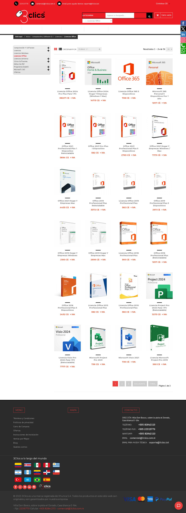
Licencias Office (52, 29)
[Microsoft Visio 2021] (128, 338)
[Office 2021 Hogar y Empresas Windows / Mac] (159, 126)
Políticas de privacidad (23, 422)
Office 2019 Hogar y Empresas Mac (98, 254)
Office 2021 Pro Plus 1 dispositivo (98, 147)
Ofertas (17, 72)
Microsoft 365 (19, 70)
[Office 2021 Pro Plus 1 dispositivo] (98, 126)
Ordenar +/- (83, 49)
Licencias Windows (73, 29)
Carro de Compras (21, 426)
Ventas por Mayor (21, 439)
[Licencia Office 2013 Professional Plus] (98, 285)
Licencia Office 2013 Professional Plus (98, 306)
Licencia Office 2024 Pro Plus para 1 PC (67, 92)
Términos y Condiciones (23, 418)
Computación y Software (32, 29)
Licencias (58, 37)
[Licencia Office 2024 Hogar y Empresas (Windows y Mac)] (98, 71)
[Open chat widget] (179, 506)
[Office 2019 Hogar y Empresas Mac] (98, 233)
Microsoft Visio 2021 (129, 358)
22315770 (24, 4)
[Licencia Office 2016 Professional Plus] (128, 233)
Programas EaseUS (21, 67)
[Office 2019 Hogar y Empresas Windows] (67, 233)
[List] (60, 49)
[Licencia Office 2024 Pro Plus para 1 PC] (67, 71)
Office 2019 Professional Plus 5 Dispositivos (159, 203)
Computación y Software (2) (42, 37)
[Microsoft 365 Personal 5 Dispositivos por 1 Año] (159, 71)
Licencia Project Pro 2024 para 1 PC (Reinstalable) (159, 307)
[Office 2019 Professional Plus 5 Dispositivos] (159, 181)
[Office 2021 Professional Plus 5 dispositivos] (128, 126)
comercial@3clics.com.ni (45, 4)
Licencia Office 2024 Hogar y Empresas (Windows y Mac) (98, 93)
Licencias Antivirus (95, 29)
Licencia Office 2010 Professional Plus (129, 306)
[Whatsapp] (20, 487)
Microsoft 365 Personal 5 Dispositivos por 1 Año (159, 95)
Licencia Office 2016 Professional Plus (129, 254)
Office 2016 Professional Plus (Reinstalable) (159, 255)
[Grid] (55, 49)
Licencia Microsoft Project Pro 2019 (159, 359)
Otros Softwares (119, 29)
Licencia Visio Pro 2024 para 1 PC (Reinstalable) (67, 360)
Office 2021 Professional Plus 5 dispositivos (128, 148)
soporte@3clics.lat (91, 4)
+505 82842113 (146, 424)
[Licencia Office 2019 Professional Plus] (128, 181)
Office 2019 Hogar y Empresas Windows (67, 254)
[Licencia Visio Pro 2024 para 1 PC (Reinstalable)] (67, 338)
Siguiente (139, 384)
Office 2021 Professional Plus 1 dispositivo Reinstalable (67, 149)
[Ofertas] (25, 487)
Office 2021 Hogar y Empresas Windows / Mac (159, 148)
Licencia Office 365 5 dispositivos (128, 92)
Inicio (17, 29)
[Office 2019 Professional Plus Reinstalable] (98, 181)
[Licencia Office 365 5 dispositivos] (128, 71)
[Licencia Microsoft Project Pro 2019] (159, 338)
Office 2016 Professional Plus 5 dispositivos (67, 307)
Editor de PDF (19, 64)
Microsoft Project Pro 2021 (98, 359)
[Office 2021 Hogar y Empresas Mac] (67, 181)
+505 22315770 (146, 429)
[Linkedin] (29, 487)
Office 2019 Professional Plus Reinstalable (98, 203)
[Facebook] (15, 487)
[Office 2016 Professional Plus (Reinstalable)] (159, 233)
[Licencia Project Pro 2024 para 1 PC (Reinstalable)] (159, 285)
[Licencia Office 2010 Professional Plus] (128, 285)
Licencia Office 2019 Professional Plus (129, 202)
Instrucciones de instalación (25, 435)
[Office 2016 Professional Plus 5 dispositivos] (67, 285)
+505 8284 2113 (47, 508)
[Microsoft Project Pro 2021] (98, 338)
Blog (15, 443)
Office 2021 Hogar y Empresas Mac (67, 202)
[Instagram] (34, 487)
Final (153, 384)
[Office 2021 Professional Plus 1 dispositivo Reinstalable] (67, 126)
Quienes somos (20, 447)
